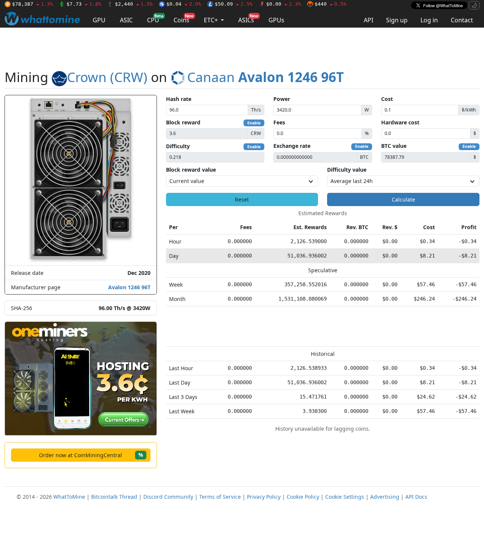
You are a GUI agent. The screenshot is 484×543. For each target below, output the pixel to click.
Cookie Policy (303, 496)
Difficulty (178, 146)
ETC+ (211, 20)
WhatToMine (69, 496)
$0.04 (183, 4)
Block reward (183, 122)
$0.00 (283, 4)
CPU (155, 18)
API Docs (416, 496)
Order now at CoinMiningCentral (91, 454)
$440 (330, 4)
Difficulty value (346, 169)
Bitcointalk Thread (114, 496)
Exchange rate (291, 145)
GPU (99, 20)
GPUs (276, 20)
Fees (279, 122)
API (368, 20)
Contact (462, 20)
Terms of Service (220, 496)
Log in (429, 20)
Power (281, 98)
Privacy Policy (264, 496)
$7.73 (84, 4)
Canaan (265, 77)
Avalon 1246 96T (129, 287)
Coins (184, 18)
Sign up (397, 20)
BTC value (393, 145)
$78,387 (32, 4)
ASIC (126, 20)
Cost (387, 98)
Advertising (384, 496)
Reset (242, 199)
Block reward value (191, 169)
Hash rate (178, 98)
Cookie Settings (344, 496)
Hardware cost (400, 122)
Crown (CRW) (107, 77)
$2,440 (134, 4)
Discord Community (168, 496)
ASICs (248, 18)
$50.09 (234, 4)
